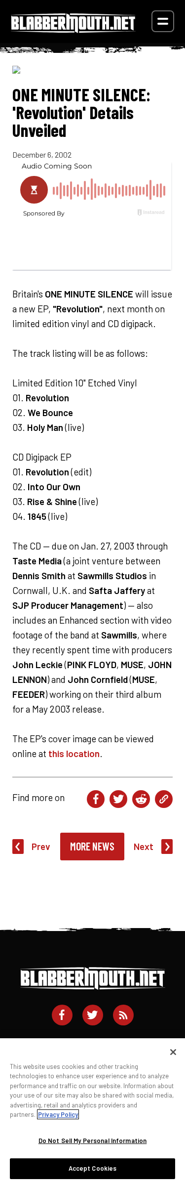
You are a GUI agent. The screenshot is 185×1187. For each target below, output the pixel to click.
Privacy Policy (58, 1114)
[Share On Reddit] (141, 799)
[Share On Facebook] (96, 799)
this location (74, 753)
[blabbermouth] (73, 29)
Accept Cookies (93, 1168)
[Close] (173, 1052)
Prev (41, 846)
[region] (92, 1112)
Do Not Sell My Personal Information (92, 1141)
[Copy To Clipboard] (164, 799)
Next (143, 846)
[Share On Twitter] (118, 799)
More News (92, 846)
